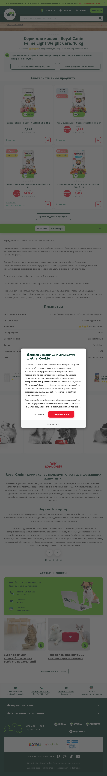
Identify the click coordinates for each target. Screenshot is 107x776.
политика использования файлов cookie (62, 406)
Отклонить (39, 414)
